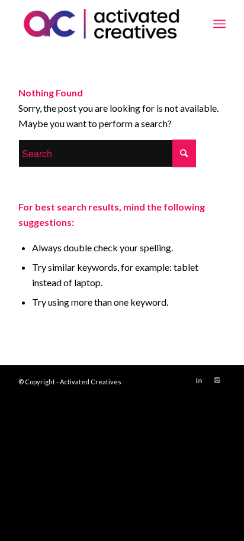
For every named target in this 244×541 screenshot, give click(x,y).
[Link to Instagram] (217, 380)
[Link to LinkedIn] (199, 380)
